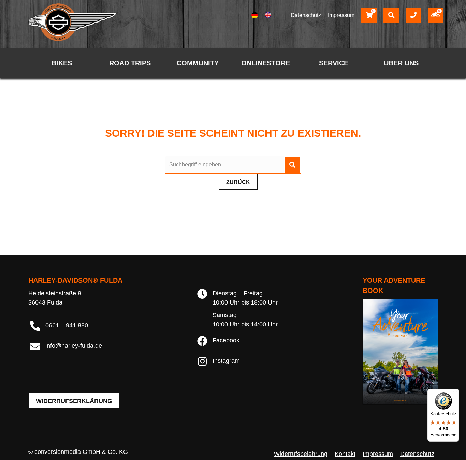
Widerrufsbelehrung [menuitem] (300, 453)
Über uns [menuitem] (401, 63)
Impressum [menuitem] (378, 453)
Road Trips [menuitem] (130, 63)
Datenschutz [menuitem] (417, 453)
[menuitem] (254, 15)
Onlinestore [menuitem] (265, 63)
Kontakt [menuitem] (345, 453)
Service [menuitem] (333, 63)
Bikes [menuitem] (62, 63)
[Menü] (455, 393)
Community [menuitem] (198, 63)
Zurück (238, 182)
